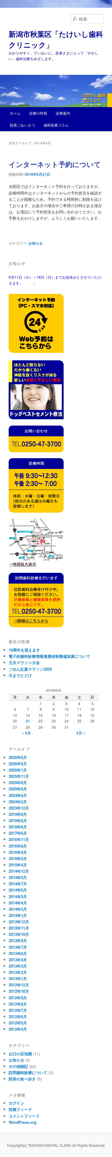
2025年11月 (19, 776)
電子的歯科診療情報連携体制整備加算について (49, 656)
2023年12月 (19, 808)
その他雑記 (18, 1066)
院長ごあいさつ (22, 124)
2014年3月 (18, 909)
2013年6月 (18, 953)
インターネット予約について (55, 164)
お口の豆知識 (20, 1053)
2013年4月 (18, 959)
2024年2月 (18, 801)
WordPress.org (22, 1122)
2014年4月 (18, 903)
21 (28, 721)
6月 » (80, 733)
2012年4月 (18, 1029)
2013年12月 (19, 921)
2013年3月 (18, 966)
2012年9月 (18, 997)
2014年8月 (18, 877)
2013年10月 (19, 934)
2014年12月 (19, 871)
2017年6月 (18, 833)
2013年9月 (18, 940)
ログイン (16, 1103)
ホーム (15, 113)
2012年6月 (18, 1016)
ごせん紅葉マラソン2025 (30, 669)
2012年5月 (18, 1023)
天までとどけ (20, 675)
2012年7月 (18, 1010)
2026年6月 (18, 757)
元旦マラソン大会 (24, 662)
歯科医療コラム (56, 124)
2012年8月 (18, 1004)
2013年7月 (18, 947)
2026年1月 (18, 770)
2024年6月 (18, 795)
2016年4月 (18, 852)
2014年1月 (18, 915)
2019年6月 (18, 814)
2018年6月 (18, 827)
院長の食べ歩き (22, 1079)
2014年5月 (18, 896)
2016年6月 (18, 846)
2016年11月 (19, 839)
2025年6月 (18, 789)
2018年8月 (18, 820)
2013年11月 (19, 928)
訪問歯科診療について (28, 1072)
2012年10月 (19, 991)
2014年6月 (18, 890)
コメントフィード (24, 1116)
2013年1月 (18, 978)
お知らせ (35, 243)
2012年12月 (19, 985)
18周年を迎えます (24, 650)
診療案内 (63, 113)
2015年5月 (18, 858)
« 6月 (26, 733)
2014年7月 (18, 883)
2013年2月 (18, 972)
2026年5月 (18, 763)
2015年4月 (18, 865)
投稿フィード (20, 1109)
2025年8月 (18, 782)
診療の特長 (38, 113)
